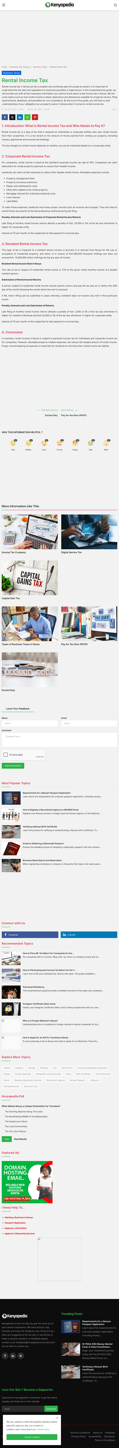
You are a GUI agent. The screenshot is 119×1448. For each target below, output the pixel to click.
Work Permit (67, 1068)
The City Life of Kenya (15, 1131)
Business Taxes (40, 67)
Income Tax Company (14, 552)
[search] (115, 5)
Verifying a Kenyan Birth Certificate (40, 826)
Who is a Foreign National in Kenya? (40, 1020)
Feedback (110, 1432)
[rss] (20, 1355)
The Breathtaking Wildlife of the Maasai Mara (26, 1116)
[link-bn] (59, 1259)
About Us (97, 1432)
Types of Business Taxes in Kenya (21, 644)
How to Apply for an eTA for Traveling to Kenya (45, 1037)
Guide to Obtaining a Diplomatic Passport (43, 843)
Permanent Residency (33, 987)
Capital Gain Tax (11, 598)
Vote (7, 1139)
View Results (20, 1139)
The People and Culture (16, 1121)
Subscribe (51, 1409)
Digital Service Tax (71, 552)
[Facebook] (5, 1355)
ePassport (94, 1080)
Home (4, 67)
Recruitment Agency (55, 1080)
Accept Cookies (32, 1437)
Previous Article (49, 410)
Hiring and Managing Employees (92, 1068)
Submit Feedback (13, 765)
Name (4, 718)
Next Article (67, 410)
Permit (6, 1080)
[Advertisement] (59, 30)
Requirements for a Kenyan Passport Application (47, 793)
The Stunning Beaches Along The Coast (24, 1111)
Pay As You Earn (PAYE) (73, 415)
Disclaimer (109, 1436)
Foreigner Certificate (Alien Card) (39, 1004)
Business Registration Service (28, 1080)
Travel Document (103, 1074)
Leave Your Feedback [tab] (17, 708)
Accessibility (95, 1436)
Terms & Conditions (80, 1432)
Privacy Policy (78, 1436)
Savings (31, 1068)
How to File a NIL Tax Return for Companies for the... (48, 953)
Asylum (7, 1068)
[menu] (3, 5)
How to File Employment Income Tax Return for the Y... (49, 970)
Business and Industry (20, 67)
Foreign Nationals (23, 1074)
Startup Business (11, 1086)
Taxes (68, 1074)
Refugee (44, 1068)
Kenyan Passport (77, 1080)
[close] (57, 1418)
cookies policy (42, 1429)
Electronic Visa (30, 1086)
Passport (19, 1068)
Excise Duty (51, 415)
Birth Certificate (83, 1074)
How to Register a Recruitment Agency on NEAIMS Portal (51, 809)
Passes (7, 1074)
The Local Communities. (16, 1126)
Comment (6, 730)
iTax (55, 1068)
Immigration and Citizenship (48, 1074)
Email (64, 718)
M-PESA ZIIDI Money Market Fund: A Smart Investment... (97, 1345)
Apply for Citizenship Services (20, 1233)
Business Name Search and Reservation (42, 860)
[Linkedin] (13, 1355)
